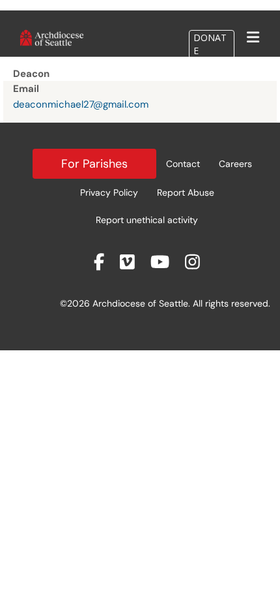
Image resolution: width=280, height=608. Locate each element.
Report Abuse (185, 192)
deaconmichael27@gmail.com (80, 104)
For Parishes (94, 164)
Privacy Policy (109, 192)
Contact (183, 164)
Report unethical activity (147, 220)
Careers (235, 164)
